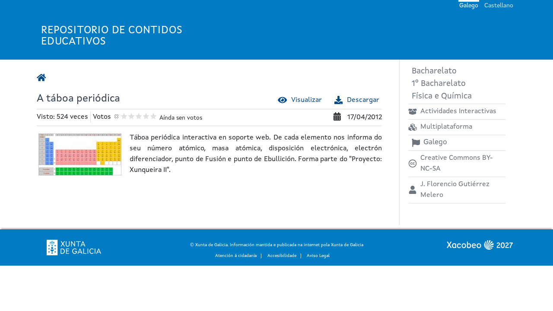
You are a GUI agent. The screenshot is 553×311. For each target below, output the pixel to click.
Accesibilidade (281, 256)
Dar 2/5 (131, 116)
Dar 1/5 (124, 116)
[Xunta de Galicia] (74, 247)
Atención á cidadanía (236, 256)
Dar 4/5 (146, 116)
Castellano (498, 6)
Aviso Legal (318, 256)
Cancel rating (117, 116)
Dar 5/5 (153, 116)
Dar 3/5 (139, 116)
